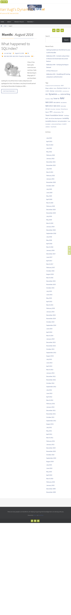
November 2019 (51, 213)
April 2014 (49, 332)
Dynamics (53, 94)
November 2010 (51, 451)
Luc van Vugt (7, 53)
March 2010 (49, 478)
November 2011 (51, 414)
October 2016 (50, 271)
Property (21, 55)
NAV (5, 55)
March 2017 (49, 264)
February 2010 (50, 482)
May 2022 (49, 152)
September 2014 (51, 325)
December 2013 (51, 342)
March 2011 (49, 438)
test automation (62, 121)
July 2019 (49, 216)
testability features (51, 121)
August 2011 (50, 424)
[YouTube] (6, 1)
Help (51, 98)
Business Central (62, 88)
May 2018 (49, 240)
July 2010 (49, 465)
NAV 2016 (15, 55)
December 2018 (51, 230)
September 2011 (51, 421)
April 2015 (49, 301)
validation (47, 126)
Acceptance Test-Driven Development (52, 85)
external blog (65, 94)
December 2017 (51, 254)
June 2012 (49, 393)
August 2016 (50, 274)
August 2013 (50, 356)
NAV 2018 (47, 109)
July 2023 (49, 138)
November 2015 (51, 284)
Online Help (52, 109)
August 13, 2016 (19, 53)
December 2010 (51, 448)
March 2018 (49, 247)
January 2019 (50, 227)
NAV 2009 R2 (57, 102)
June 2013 (49, 363)
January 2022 (50, 158)
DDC (46, 94)
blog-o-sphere (49, 88)
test (46, 118)
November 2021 (51, 165)
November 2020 (51, 182)
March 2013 (49, 370)
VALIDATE (64, 124)
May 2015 (49, 298)
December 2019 (51, 209)
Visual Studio (53, 126)
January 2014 (50, 339)
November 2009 (51, 492)
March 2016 (49, 278)
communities (58, 91)
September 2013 (51, 352)
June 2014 (49, 329)
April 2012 (49, 397)
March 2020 (49, 203)
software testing (57, 112)
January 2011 (50, 444)
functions (47, 98)
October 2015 (50, 288)
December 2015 (51, 281)
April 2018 (49, 244)
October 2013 (50, 349)
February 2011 (50, 441)
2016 (5, 26)
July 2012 (49, 390)
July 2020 (49, 189)
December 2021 (51, 162)
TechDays (66, 115)
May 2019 (49, 220)
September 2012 (51, 387)
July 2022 (49, 148)
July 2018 (49, 237)
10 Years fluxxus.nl (51, 71)
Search (47, 36)
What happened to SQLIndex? (15, 46)
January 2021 (50, 179)
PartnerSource (64, 109)
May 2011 (49, 431)
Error (59, 94)
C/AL (69, 88)
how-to (56, 98)
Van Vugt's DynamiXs (16, 9)
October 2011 (50, 417)
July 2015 (49, 291)
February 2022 (50, 155)
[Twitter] (1, 1)
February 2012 (50, 404)
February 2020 (50, 206)
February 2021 (50, 175)
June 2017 (49, 257)
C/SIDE (47, 91)
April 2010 (49, 475)
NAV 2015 (57, 106)
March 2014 (49, 335)
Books (55, 88)
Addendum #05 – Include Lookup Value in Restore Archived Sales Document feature (57, 58)
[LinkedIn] (4, 1)
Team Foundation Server (54, 115)
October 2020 (50, 186)
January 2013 (50, 373)
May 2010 (49, 472)
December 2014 (51, 315)
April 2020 (49, 199)
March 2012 (49, 400)
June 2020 (49, 193)
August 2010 (50, 461)
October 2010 (50, 455)
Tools (69, 121)
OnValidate (58, 109)
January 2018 (50, 250)
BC (28, 53)
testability (65, 118)
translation (48, 124)
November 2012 (51, 380)
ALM (62, 85)
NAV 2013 (49, 106)
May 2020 (49, 196)
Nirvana (35, 515)
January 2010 (50, 485)
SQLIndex (27, 55)
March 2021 (49, 172)
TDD (62, 112)
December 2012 (51, 376)
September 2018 (51, 233)
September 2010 (51, 458)
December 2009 (51, 489)
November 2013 (51, 346)
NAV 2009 (9, 55)
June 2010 (49, 468)
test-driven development (55, 118)
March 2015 (49, 305)
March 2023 (49, 145)
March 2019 (49, 223)
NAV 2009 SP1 (64, 102)
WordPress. (40, 515)
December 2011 (51, 410)
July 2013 (49, 359)
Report (47, 112)
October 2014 (50, 322)
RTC (51, 112)
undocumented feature (56, 124)
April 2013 (49, 366)
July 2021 (49, 169)
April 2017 (49, 261)
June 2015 (49, 295)
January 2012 (50, 407)
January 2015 (50, 312)
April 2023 (49, 141)
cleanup (52, 91)
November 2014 (51, 318)
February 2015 (50, 308)
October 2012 (50, 383)
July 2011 (49, 427)
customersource (65, 91)
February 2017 (50, 267)
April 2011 (49, 434)
